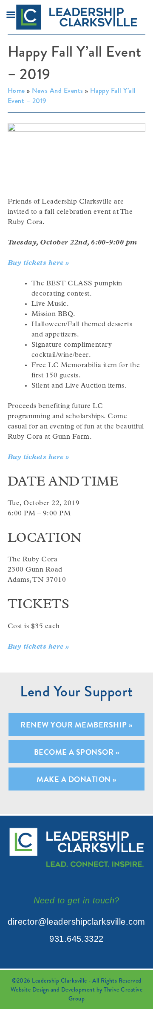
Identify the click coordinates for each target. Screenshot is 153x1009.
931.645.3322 (76, 938)
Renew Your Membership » (76, 724)
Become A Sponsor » (76, 752)
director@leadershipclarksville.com (76, 921)
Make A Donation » (76, 779)
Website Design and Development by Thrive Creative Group (77, 994)
